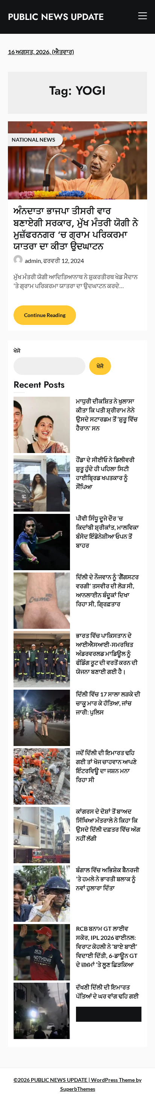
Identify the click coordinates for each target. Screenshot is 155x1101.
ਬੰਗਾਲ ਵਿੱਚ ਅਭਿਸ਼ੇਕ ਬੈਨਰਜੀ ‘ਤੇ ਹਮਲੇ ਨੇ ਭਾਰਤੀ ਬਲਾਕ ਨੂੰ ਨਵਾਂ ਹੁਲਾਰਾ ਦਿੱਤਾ (107, 878)
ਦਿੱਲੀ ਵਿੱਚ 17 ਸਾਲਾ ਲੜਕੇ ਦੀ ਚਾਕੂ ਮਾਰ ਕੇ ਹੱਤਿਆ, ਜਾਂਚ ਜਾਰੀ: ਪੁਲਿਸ (108, 703)
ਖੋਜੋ (17, 350)
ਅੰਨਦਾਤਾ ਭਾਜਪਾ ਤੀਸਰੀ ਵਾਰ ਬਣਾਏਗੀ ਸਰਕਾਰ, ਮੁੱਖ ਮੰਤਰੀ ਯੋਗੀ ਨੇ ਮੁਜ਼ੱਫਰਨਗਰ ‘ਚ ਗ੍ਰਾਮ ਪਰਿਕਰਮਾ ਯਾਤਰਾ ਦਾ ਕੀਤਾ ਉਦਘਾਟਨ (76, 228)
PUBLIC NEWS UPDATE (56, 17)
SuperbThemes (77, 1089)
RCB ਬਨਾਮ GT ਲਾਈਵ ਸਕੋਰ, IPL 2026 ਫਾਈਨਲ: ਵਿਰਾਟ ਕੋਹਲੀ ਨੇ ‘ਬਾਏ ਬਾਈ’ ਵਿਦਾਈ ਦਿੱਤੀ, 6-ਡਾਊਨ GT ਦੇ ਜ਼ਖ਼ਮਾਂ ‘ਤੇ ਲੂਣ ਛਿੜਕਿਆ (107, 946)
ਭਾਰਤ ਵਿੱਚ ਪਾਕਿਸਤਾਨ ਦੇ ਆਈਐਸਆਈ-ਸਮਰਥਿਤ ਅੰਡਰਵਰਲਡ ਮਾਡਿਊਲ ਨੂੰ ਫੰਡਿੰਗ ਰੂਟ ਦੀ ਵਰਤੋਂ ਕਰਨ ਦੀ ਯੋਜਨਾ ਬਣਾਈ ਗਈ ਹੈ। (107, 653)
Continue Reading (44, 315)
